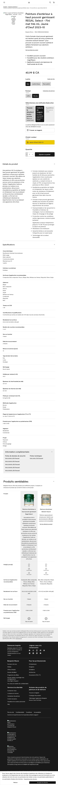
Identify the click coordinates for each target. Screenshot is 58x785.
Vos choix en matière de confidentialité (17, 683)
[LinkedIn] (36, 653)
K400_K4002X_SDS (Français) (12, 470)
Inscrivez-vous (11, 648)
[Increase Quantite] (32, 154)
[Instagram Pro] (36, 650)
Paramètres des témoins (30, 779)
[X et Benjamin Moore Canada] (29, 653)
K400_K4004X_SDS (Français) (12, 464)
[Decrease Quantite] (27, 154)
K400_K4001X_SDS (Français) (12, 461)
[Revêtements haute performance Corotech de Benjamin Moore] (14, 724)
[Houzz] (33, 653)
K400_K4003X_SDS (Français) (12, 467)
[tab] (13, 20)
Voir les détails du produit (32, 50)
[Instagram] (33, 650)
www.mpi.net (19, 638)
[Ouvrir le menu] (4, 2)
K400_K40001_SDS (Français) (12, 458)
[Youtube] (40, 650)
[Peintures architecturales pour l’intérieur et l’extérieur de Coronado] (14, 749)
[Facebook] (29, 650)
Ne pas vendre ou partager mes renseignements (15, 678)
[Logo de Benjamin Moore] (29, 2)
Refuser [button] (16, 782)
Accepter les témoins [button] (42, 782)
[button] (50, 2)
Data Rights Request (12, 681)
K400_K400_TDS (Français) (36, 458)
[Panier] (54, 2)
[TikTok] (40, 653)
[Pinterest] (44, 650)
